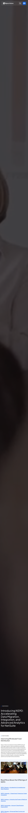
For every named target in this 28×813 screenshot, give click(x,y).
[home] (8, 3)
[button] (24, 3)
